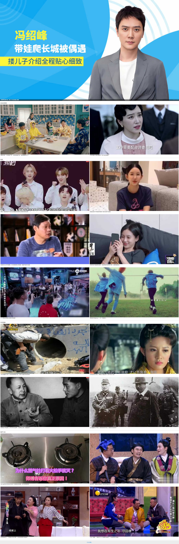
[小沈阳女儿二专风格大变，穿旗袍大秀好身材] (89, 50)
